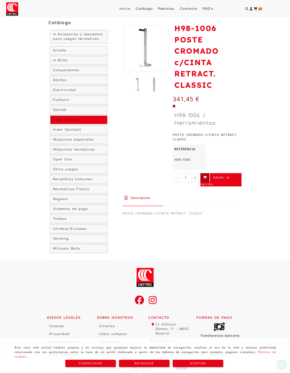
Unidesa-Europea (69, 228)
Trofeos (60, 219)
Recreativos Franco (71, 189)
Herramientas (66, 119)
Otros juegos (65, 169)
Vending (61, 238)
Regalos (60, 199)
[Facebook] (139, 302)
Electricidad (64, 90)
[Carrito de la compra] (255, 9)
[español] (260, 8)
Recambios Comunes (73, 179)
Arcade (59, 50)
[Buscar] (247, 9)
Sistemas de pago (70, 209)
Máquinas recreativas (74, 149)
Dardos (60, 80)
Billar (62, 60)
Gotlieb (60, 110)
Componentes (66, 70)
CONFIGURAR (90, 363)
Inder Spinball (67, 129)
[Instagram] (152, 302)
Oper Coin (63, 159)
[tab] (143, 198)
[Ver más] (54, 60)
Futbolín (61, 100)
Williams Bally (66, 248)
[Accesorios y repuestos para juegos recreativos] (54, 34)
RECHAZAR (144, 363)
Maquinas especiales (73, 139)
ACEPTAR (198, 363)
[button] (251, 9)
